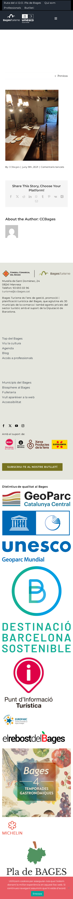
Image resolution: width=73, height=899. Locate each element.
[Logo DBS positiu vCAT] (36, 567)
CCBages (14, 167)
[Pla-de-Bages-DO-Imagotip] (36, 839)
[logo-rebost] (34, 731)
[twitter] (10, 425)
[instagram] (22, 425)
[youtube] (16, 425)
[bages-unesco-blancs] (18, 14)
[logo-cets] (15, 714)
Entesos (37, 893)
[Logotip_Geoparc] (36, 492)
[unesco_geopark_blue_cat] (36, 512)
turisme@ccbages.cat (16, 291)
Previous (63, 75)
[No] (68, 888)
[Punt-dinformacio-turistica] (28, 657)
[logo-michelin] (12, 822)
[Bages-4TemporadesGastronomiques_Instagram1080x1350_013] (36, 749)
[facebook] (3, 425)
